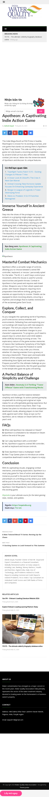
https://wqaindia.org (21, 505)
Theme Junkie (24, 787)
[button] (4, 2)
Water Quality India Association (26, 785)
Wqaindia (6, 495)
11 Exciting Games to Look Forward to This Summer (23, 545)
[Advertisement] (24, 69)
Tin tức (18, 508)
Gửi (40, 111)
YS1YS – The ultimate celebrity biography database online (22, 646)
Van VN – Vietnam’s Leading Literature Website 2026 (20, 598)
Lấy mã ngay (11, 793)
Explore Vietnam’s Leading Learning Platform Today (20, 607)
